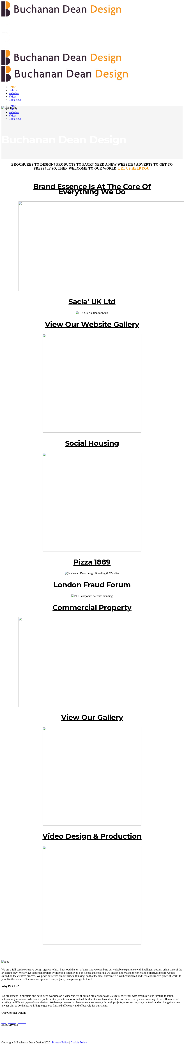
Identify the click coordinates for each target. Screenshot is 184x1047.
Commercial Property (92, 607)
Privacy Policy (60, 1042)
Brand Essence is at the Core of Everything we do (92, 189)
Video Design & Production (92, 836)
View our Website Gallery (92, 324)
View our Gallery (92, 717)
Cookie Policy (79, 1042)
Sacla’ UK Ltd (92, 301)
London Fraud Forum (92, 584)
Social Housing (92, 443)
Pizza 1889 (92, 562)
